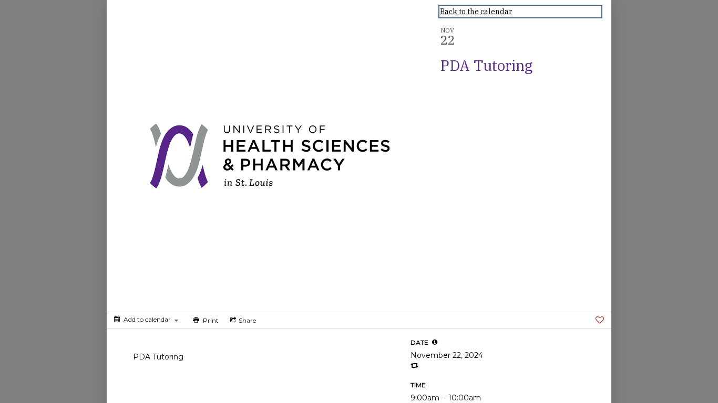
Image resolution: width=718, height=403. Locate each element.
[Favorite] (600, 320)
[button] (434, 342)
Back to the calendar (476, 11)
